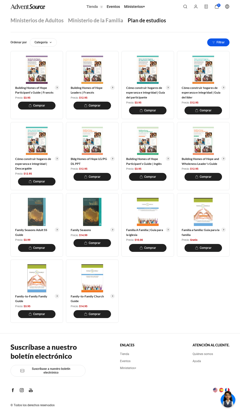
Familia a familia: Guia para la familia (200, 232)
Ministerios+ (134, 6)
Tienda (92, 6)
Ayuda (197, 361)
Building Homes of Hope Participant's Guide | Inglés (144, 161)
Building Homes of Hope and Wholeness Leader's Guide (200, 161)
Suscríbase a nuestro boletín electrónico (51, 370)
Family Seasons (81, 230)
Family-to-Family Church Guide (87, 298)
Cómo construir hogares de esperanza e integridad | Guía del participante (145, 92)
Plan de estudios (147, 20)
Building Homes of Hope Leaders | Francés (87, 90)
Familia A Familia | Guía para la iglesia (144, 232)
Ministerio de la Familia (95, 20)
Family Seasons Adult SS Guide (31, 232)
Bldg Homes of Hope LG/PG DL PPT (89, 161)
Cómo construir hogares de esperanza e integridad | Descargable (33, 163)
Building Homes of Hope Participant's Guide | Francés (34, 90)
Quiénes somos (203, 354)
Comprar (39, 105)
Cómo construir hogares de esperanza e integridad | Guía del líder (201, 92)
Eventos (113, 6)
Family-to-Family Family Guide (31, 298)
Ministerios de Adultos (37, 20)
